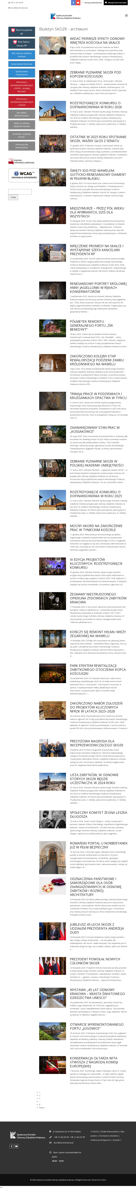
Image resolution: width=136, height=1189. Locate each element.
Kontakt (116, 1140)
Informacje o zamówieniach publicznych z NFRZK (21, 102)
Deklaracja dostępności (101, 1140)
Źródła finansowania (109, 1131)
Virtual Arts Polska (98, 1180)
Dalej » (42, 1107)
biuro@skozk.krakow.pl (19, 8)
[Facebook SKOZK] (73, 2)
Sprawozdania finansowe (21, 64)
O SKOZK (95, 1131)
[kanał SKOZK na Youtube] (78, 2)
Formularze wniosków (108, 1136)
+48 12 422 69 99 (16, 2)
